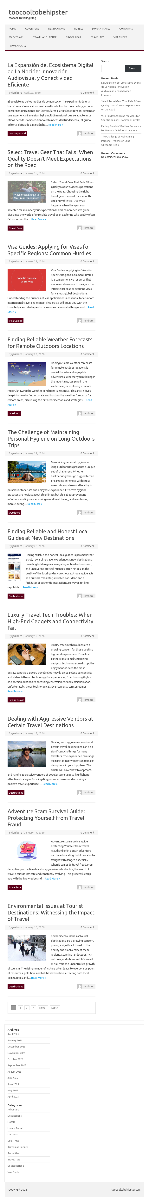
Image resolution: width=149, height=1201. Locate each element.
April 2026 (13, 1034)
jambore (17, 92)
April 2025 (13, 1096)
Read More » (56, 124)
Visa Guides (120, 37)
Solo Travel (16, 37)
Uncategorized (17, 133)
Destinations (56, 28)
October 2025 (15, 1059)
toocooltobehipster (38, 12)
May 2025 (13, 1090)
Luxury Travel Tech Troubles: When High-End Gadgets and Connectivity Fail (50, 621)
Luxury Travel (101, 28)
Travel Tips (97, 37)
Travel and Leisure (45, 37)
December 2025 (16, 1046)
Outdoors (126, 28)
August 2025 (14, 1071)
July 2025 (13, 1077)
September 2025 (17, 1065)
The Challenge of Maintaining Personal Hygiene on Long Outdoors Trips (51, 438)
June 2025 (13, 1084)
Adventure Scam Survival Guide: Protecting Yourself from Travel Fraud (46, 817)
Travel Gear (73, 37)
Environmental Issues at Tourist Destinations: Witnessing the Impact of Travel (51, 912)
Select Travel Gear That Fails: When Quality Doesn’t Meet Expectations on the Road (50, 158)
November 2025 (16, 1053)
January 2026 (15, 1040)
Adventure (32, 28)
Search (105, 61)
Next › (42, 1007)
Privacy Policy (17, 46)
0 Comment (87, 92)
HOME (12, 28)
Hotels (78, 28)
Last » (54, 1007)
